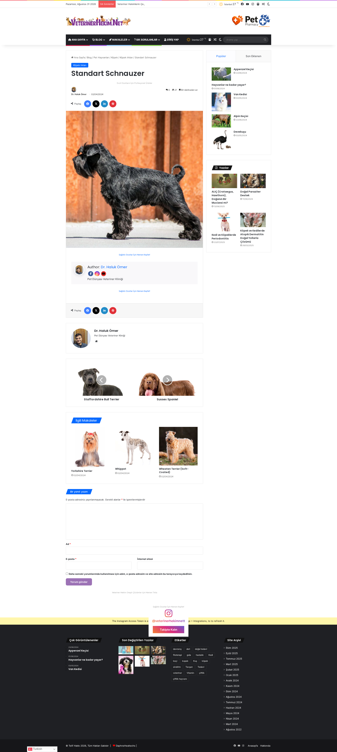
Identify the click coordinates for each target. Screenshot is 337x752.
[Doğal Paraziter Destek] (253, 181)
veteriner (177, 673)
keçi (175, 661)
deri (188, 649)
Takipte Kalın (168, 629)
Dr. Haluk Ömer (79, 94)
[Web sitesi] (96, 341)
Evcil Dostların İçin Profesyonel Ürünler (134, 83)
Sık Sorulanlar (146, 39)
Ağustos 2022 (234, 729)
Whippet (120, 469)
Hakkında (265, 745)
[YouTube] (247, 4)
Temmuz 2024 (234, 702)
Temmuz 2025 (234, 658)
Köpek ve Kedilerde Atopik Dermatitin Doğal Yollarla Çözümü (252, 236)
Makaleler (119, 39)
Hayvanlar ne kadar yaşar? (229, 85)
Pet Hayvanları (101, 57)
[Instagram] (252, 4)
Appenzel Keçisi (244, 69)
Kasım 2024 (232, 686)
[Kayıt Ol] (258, 4)
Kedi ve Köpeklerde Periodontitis (224, 236)
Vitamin (190, 673)
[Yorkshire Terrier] (90, 447)
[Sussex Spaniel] (167, 380)
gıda (189, 655)
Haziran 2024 (233, 707)
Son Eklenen (253, 56)
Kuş (195, 661)
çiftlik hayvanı (180, 679)
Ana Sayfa (78, 39)
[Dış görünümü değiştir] (268, 4)
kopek (185, 661)
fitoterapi (177, 655)
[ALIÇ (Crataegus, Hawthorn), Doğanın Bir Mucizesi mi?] (224, 181)
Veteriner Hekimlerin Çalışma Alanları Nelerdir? (142, 4)
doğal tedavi (201, 649)
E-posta (71, 559)
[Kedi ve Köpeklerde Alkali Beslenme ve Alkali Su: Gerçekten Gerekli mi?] (125, 650)
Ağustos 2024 (234, 696)
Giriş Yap (172, 39)
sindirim (177, 667)
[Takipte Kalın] (168, 615)
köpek (205, 661)
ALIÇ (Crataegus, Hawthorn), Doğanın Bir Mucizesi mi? (223, 197)
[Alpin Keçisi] (221, 121)
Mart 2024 (232, 724)
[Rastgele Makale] (263, 4)
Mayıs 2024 (232, 713)
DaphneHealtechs (126, 745)
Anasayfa (253, 745)
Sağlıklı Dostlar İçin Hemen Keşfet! (134, 254)
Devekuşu (240, 132)
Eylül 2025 (232, 653)
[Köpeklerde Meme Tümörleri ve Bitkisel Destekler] (125, 665)
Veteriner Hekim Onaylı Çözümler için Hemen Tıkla (134, 592)
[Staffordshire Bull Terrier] (101, 380)
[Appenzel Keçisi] (221, 74)
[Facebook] (242, 4)
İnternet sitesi (145, 559)
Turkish (37, 748)
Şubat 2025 (232, 669)
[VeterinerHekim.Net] (98, 20)
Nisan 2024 (232, 718)
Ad (68, 544)
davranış (177, 649)
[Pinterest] (112, 103)
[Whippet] (134, 446)
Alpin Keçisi (241, 116)
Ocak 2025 (232, 675)
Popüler (221, 56)
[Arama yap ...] (265, 40)
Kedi (211, 655)
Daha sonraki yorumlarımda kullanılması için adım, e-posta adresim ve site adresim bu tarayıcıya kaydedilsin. (130, 573)
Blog (98, 39)
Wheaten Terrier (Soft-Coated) (174, 470)
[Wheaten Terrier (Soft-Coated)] (178, 446)
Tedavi (201, 667)
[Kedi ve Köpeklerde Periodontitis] (224, 222)
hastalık (200, 655)
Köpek (114, 57)
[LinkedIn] (104, 103)
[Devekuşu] (221, 139)
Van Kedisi (240, 94)
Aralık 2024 (232, 680)
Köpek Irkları (126, 57)
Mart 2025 (232, 664)
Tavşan (189, 667)
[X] (96, 103)
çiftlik (201, 673)
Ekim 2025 (232, 647)
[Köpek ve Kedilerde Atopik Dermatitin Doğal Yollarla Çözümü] (253, 220)
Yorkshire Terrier (81, 471)
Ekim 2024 (232, 691)
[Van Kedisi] (221, 102)
